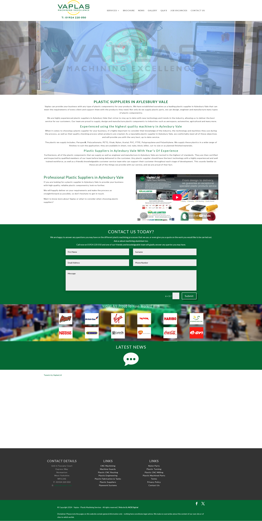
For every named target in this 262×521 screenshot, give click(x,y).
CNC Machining (107, 466)
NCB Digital (133, 507)
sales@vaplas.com (63, 485)
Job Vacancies (178, 11)
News (141, 11)
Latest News (131, 347)
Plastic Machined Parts (154, 475)
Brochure (129, 11)
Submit (189, 296)
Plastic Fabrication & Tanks (108, 479)
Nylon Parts (154, 466)
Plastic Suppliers (108, 482)
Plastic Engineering (108, 475)
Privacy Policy (154, 482)
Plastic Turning (154, 469)
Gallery (152, 11)
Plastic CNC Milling (154, 472)
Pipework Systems (108, 485)
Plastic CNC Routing (108, 472)
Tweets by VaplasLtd (53, 375)
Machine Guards (108, 469)
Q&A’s (163, 11)
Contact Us (198, 11)
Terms (154, 479)
